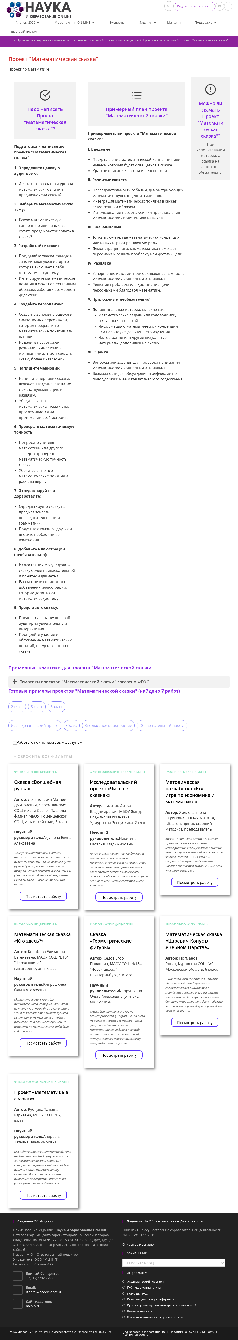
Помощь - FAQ (137, 1293)
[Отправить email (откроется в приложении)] (228, 6)
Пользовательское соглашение (144, 1332)
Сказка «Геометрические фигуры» (111, 940)
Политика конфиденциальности (192, 1332)
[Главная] (11, 40)
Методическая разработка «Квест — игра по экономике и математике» (190, 792)
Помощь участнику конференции (151, 1299)
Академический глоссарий (146, 1281)
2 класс (17, 706)
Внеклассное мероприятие (108, 725)
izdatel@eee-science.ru (44, 1292)
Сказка (71, 725)
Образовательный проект (162, 725)
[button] (195, 6)
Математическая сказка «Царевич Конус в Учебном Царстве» (193, 940)
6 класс (56, 706)
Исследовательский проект (35, 725)
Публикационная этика (144, 1287)
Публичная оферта (135, 1335)
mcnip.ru (33, 1306)
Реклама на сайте (139, 1311)
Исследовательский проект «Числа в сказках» (113, 788)
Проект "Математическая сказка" (204, 40)
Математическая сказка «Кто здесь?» (42, 937)
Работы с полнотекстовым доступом (50, 742)
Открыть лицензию (138, 1244)
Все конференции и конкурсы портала (155, 1317)
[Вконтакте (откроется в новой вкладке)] (219, 6)
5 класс (37, 706)
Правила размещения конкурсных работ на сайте (163, 1305)
